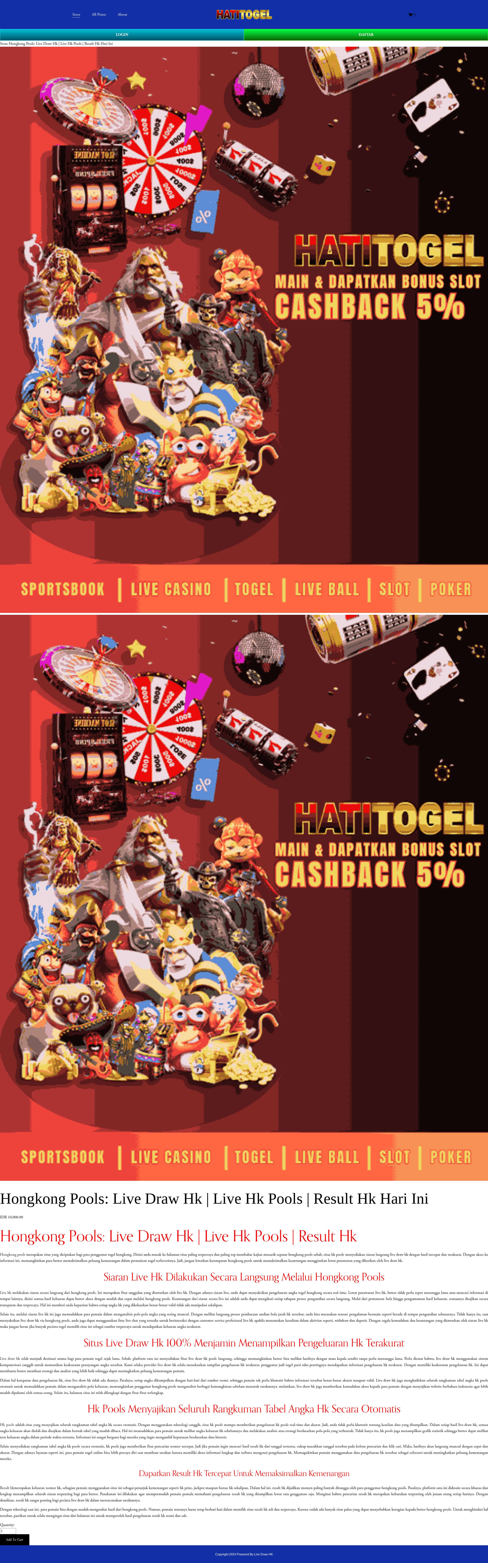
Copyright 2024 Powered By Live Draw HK (244, 1554)
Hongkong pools (12, 1254)
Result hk (7, 1487)
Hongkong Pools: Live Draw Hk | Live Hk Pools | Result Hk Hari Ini (61, 43)
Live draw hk (10, 1358)
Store (4, 43)
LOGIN (122, 34)
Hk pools (7, 1424)
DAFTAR (366, 34)
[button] (14, 1539)
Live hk (5, 1292)
